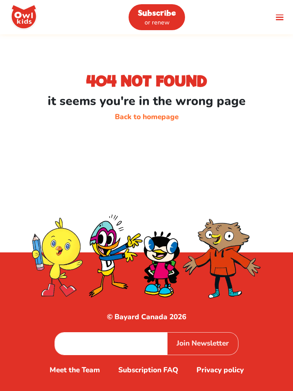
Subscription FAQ (148, 370)
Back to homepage (147, 117)
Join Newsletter (203, 343)
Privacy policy (220, 370)
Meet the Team (75, 370)
